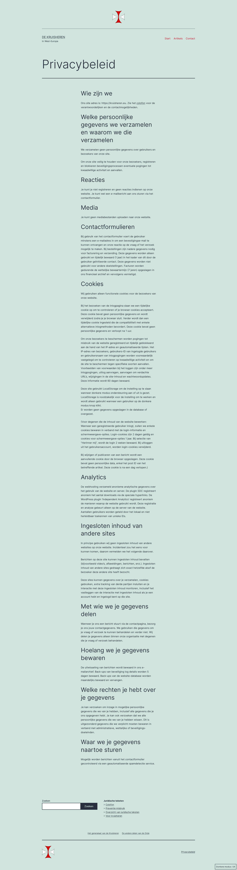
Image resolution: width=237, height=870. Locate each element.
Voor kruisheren (114, 816)
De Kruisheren (53, 37)
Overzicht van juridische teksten (122, 812)
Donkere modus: (224, 866)
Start (167, 38)
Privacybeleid (188, 852)
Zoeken (46, 800)
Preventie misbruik (115, 808)
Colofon (110, 804)
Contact (190, 38)
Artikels (178, 38)
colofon (141, 103)
